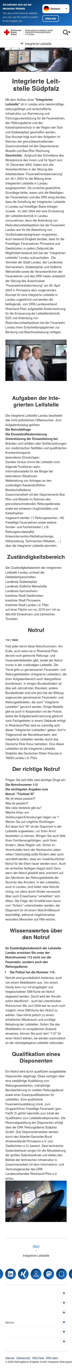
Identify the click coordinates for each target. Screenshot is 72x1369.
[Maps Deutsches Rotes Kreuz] (36, 1274)
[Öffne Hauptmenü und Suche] (67, 32)
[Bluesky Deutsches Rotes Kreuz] (61, 1274)
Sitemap (9, 1358)
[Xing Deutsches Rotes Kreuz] (23, 1274)
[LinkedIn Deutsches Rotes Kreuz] (10, 1274)
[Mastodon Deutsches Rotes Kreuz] (48, 1274)
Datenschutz (23, 1358)
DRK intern (52, 1358)
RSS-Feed (38, 1358)
